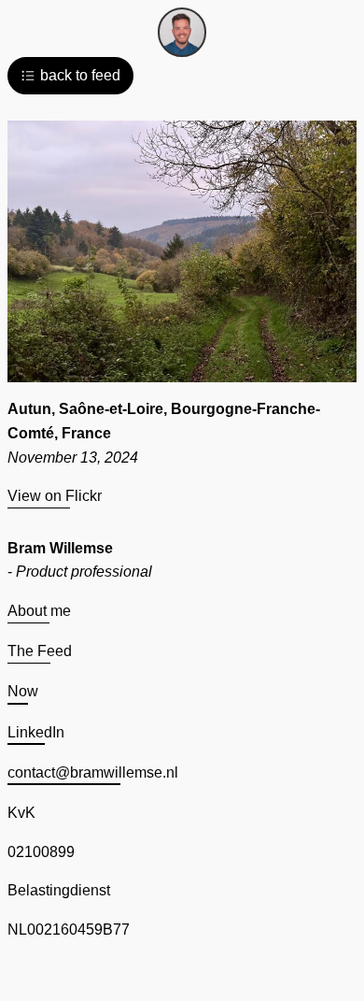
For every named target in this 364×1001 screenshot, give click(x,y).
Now (22, 691)
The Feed (39, 651)
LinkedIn (35, 732)
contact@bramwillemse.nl (92, 772)
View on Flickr (54, 496)
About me (39, 611)
